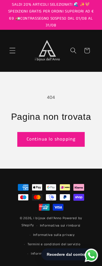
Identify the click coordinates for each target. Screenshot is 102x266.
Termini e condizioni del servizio (53, 244)
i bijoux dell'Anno (48, 218)
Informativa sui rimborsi (60, 225)
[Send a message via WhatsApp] (91, 255)
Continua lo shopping (51, 139)
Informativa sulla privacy (54, 235)
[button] (12, 50)
